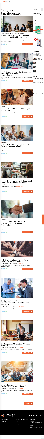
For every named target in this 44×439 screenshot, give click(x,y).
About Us (17, 421)
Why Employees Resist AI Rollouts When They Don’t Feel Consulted (39, 55)
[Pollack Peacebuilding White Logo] (8, 415)
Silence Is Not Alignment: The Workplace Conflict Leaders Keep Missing (39, 67)
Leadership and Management (6, 33)
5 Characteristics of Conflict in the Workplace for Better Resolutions (13, 386)
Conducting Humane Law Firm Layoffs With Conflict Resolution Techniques (39, 72)
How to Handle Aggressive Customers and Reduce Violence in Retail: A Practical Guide (16, 182)
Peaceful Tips (35, 86)
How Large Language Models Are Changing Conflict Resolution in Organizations (13, 223)
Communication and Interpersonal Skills (38, 79)
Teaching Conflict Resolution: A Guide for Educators (16, 345)
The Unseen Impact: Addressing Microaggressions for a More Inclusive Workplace (15, 303)
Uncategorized (14, 33)
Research (34, 89)
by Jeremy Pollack (19, 75)
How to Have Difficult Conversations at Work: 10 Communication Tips (15, 145)
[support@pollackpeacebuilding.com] (43, 224)
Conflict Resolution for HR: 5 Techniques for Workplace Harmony (16, 73)
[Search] (42, 9)
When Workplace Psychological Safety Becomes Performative (39, 59)
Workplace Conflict (20, 33)
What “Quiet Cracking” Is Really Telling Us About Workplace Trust (39, 63)
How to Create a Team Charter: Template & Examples (16, 109)
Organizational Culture (36, 84)
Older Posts (27, 403)
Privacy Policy (17, 424)
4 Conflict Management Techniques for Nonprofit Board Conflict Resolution (15, 36)
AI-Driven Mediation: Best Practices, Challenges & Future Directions (14, 261)
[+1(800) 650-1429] (43, 222)
